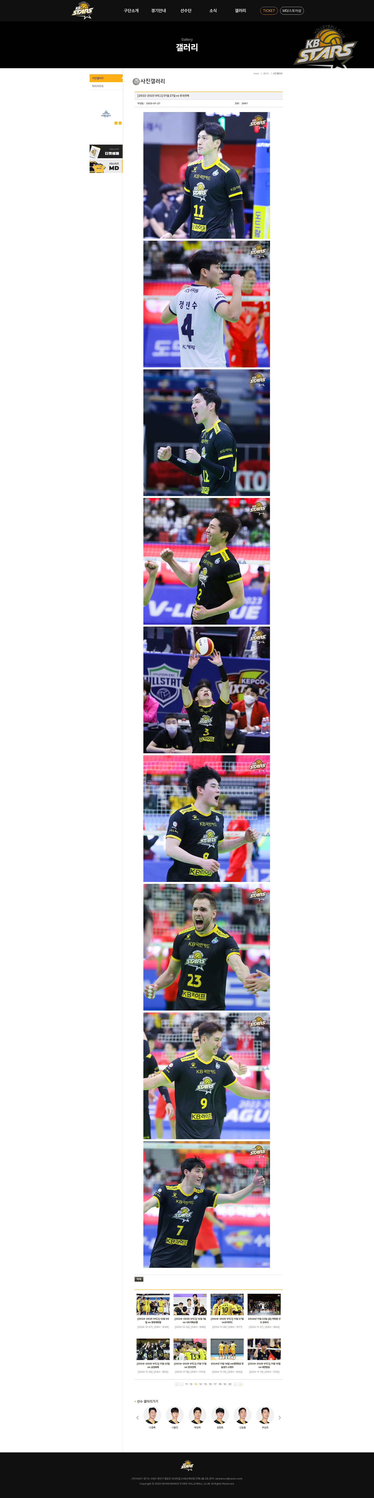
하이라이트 (98, 86)
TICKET (269, 11)
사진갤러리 (98, 78)
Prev (120, 123)
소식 (213, 10)
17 (215, 1384)
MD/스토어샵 (292, 11)
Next (116, 123)
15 (205, 1384)
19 (225, 1384)
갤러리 (240, 10)
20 (229, 1384)
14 (200, 1384)
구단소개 (131, 10)
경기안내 (158, 10)
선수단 (185, 10)
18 (220, 1384)
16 (210, 1384)
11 (186, 1384)
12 (191, 1384)
